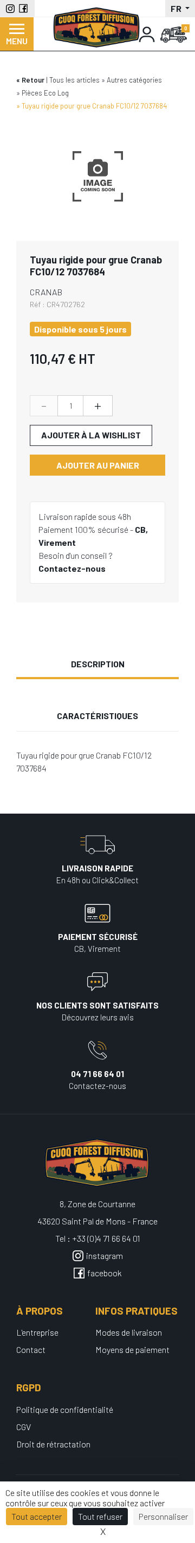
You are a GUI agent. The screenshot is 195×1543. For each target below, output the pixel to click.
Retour (33, 80)
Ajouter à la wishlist (91, 435)
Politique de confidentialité (64, 1409)
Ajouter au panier (97, 465)
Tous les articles (74, 80)
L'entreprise (37, 1332)
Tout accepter (36, 1516)
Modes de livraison (128, 1332)
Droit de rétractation (53, 1444)
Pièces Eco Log (45, 93)
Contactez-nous (72, 568)
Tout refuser (100, 1516)
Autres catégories (134, 80)
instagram (104, 1255)
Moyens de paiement (132, 1349)
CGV (23, 1427)
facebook (104, 1273)
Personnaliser (163, 1516)
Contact (31, 1349)
